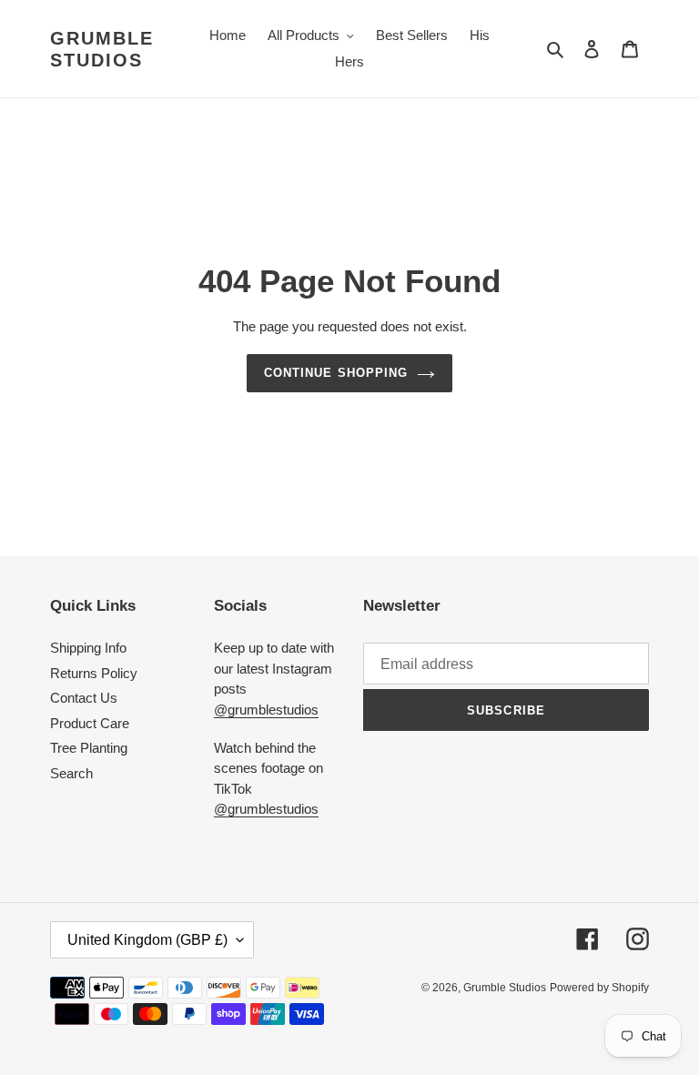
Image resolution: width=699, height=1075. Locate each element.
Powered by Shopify (599, 987)
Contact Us (83, 697)
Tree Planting (88, 748)
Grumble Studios (102, 49)
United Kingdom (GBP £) (147, 940)
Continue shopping (336, 373)
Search (71, 773)
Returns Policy (93, 673)
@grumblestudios (266, 709)
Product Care (89, 723)
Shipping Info (88, 647)
